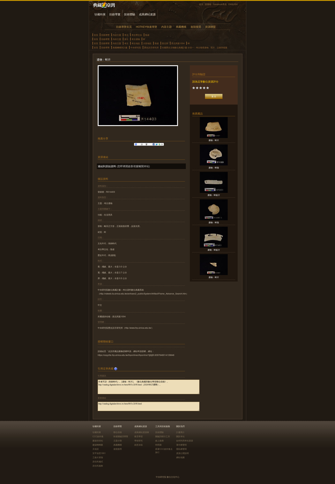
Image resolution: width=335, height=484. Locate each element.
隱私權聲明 (181, 448)
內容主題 (166, 26)
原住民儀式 (97, 461)
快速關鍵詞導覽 (120, 436)
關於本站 (180, 436)
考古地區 (136, 43)
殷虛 (147, 34)
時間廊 (158, 444)
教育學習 (138, 436)
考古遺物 (136, 39)
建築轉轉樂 (97, 444)
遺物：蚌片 (214, 140)
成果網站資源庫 (141, 432)
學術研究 (138, 440)
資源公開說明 (182, 453)
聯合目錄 (117, 432)
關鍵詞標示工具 (162, 436)
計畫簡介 (180, 432)
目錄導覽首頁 (124, 26)
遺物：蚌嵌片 (213, 194)
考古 (126, 34)
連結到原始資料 (107, 166)
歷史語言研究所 (151, 47)
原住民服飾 (97, 465)
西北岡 (165, 43)
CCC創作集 (97, 436)
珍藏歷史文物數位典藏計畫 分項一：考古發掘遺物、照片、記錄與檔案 (194, 47)
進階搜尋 (196, 26)
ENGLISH (233, 4)
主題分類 (117, 440)
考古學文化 (137, 34)
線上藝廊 (159, 440)
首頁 (201, 4)
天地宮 (95, 448)
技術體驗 (129, 14)
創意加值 (138, 444)
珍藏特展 (100, 14)
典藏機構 (181, 26)
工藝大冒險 (97, 457)
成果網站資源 (147, 14)
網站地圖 (180, 457)
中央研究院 (136, 47)
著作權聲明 (181, 444)
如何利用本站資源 (184, 440)
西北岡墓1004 (178, 43)
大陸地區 (147, 43)
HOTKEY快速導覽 (146, 26)
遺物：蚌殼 (214, 167)
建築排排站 (97, 440)
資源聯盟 (210, 26)
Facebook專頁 (220, 4)
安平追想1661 (99, 453)
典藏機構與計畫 (120, 47)
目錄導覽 (114, 14)
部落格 (208, 4)
